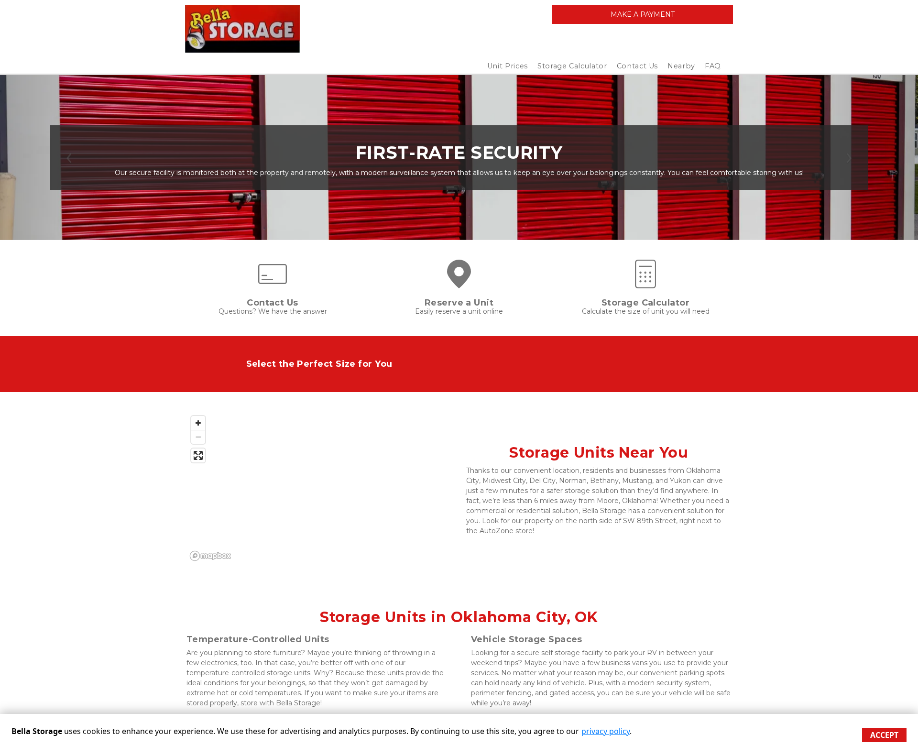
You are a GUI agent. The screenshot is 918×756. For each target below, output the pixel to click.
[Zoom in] (198, 423)
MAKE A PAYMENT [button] (643, 14)
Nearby (681, 66)
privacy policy (605, 731)
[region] (319, 487)
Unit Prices (507, 66)
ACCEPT (884, 735)
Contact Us (637, 66)
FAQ (713, 66)
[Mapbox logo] (210, 555)
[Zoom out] (198, 437)
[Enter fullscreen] (198, 455)
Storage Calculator (572, 66)
